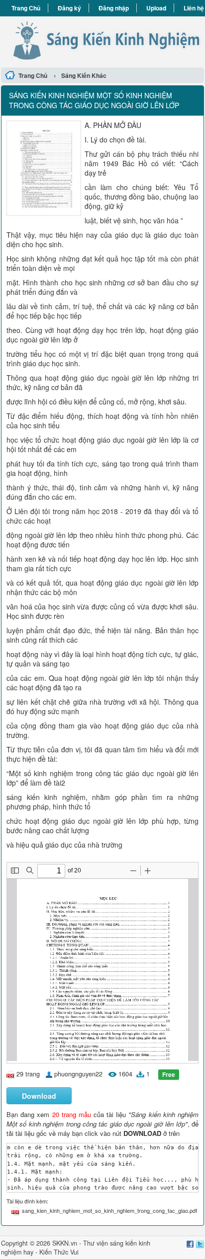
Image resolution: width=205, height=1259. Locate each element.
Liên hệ (194, 7)
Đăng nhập (114, 7)
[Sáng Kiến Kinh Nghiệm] (102, 40)
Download (39, 1096)
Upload (156, 7)
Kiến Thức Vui (59, 1252)
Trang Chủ (25, 7)
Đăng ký (69, 7)
